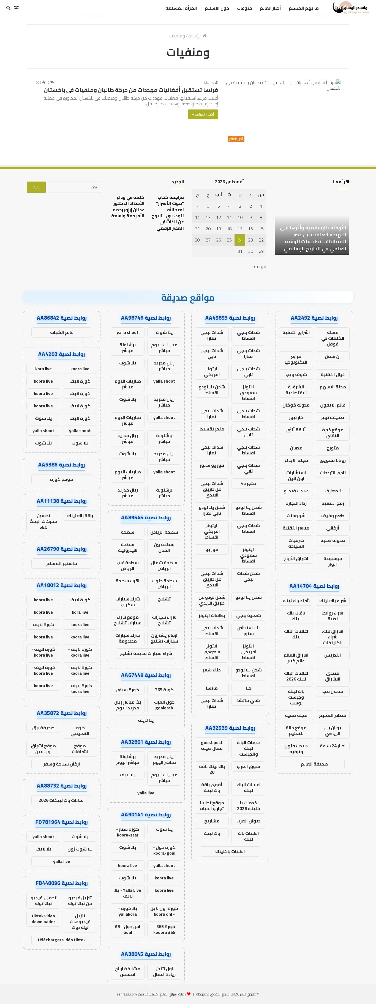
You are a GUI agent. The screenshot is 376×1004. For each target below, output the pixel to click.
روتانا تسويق (333, 460)
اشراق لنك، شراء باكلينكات (333, 637)
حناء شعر (212, 670)
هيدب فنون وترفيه (296, 749)
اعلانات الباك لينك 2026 (296, 676)
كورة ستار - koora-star (127, 832)
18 (229, 228)
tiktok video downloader (43, 919)
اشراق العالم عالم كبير (296, 658)
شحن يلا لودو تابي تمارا (212, 510)
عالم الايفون (332, 405)
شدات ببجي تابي (211, 353)
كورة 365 (164, 689)
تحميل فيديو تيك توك (43, 900)
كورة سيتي (127, 689)
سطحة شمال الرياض (164, 565)
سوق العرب (248, 766)
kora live (43, 368)
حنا (248, 688)
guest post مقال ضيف (212, 745)
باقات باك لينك (296, 616)
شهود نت (296, 515)
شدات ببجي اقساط (248, 335)
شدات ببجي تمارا (211, 335)
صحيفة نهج (332, 417)
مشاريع (212, 821)
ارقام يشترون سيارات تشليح (164, 638)
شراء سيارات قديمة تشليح (146, 653)
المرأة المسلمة (181, 8)
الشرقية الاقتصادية (296, 390)
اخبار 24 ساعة (333, 746)
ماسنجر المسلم (61, 563)
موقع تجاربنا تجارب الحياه (212, 806)
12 (218, 217)
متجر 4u (248, 483)
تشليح (164, 599)
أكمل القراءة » (203, 114)
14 (197, 217)
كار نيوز (296, 417)
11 (229, 217)
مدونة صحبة (332, 540)
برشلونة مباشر (127, 348)
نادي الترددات (333, 472)
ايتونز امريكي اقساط (212, 531)
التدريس (332, 655)
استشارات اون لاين (296, 475)
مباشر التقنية (296, 528)
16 (250, 228)
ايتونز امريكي (212, 371)
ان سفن (333, 356)
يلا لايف (146, 720)
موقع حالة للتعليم (296, 730)
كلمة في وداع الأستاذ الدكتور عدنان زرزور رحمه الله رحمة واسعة (128, 206)
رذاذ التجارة (296, 503)
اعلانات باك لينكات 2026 (62, 800)
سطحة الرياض (164, 532)
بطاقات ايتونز (212, 615)
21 (197, 228)
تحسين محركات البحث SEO (43, 521)
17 (240, 228)
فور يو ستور (212, 465)
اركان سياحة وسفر (61, 764)
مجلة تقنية (296, 715)
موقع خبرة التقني (333, 433)
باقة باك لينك (80, 515)
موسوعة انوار (332, 561)
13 (208, 217)
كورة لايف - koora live (80, 652)
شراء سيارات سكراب (127, 602)
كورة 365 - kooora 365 (164, 929)
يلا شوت (164, 332)
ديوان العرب (248, 821)
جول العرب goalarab (164, 705)
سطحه (127, 532)
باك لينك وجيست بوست (296, 697)
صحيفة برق (43, 727)
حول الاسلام (217, 8)
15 (261, 228)
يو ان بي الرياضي (332, 730)
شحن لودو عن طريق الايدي (211, 600)
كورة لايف (80, 381)
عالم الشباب (61, 332)
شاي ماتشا (248, 700)
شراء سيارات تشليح (164, 620)
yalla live (145, 793)
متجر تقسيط (211, 429)
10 (240, 217)
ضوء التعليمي (79, 730)
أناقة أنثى (296, 430)
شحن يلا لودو (248, 597)
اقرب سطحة (128, 581)
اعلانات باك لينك (248, 836)
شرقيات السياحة (296, 543)
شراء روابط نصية (332, 616)
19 (218, 228)
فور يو (211, 549)
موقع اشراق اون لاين (43, 749)
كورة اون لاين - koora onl (164, 911)
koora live (127, 865)
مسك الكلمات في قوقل (332, 338)
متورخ (333, 448)
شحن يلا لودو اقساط (212, 390)
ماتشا (212, 688)
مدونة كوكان (296, 405)
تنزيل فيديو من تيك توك (80, 900)
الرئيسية (195, 36)
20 (208, 228)
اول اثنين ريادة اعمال (164, 971)
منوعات (244, 8)
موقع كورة (61, 479)
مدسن (296, 448)
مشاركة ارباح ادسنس (127, 971)
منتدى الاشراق (332, 676)
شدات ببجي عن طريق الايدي (211, 489)
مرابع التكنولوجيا (296, 359)
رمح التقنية (332, 503)
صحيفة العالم (314, 764)
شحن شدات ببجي (248, 576)
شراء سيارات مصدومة (127, 638)
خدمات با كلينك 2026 (248, 806)
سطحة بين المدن (164, 547)
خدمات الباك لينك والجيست (248, 748)
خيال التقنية (333, 374)
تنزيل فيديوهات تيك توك (80, 921)
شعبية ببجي (248, 615)
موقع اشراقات (80, 749)
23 (250, 240)
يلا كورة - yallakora (127, 911)
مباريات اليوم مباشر (164, 348)
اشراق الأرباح (296, 558)
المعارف (333, 491)
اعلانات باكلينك (230, 851)
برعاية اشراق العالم (173, 994)
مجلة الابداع (296, 460)
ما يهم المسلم (304, 8)
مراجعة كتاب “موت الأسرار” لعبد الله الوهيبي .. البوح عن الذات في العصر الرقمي (168, 212)
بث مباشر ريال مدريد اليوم (127, 705)
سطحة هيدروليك (127, 547)
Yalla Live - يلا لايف (127, 893)
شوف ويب (296, 374)
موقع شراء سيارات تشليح (127, 620)
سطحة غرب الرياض (127, 565)
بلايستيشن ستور (248, 631)
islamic (209, 82)
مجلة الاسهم (333, 387)
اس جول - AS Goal (127, 929)
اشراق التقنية (296, 332)
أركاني (332, 528)
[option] (312, 224)
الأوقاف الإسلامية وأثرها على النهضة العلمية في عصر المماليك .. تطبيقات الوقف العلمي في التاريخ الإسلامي (313, 238)
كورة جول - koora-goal (164, 850)
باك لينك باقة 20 (212, 769)
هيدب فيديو (296, 491)
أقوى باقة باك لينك (211, 787)
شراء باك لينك (332, 600)
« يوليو (260, 266)
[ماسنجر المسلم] (350, 8)
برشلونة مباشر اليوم (127, 759)
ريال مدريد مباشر (164, 366)
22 (261, 240)
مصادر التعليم (332, 715)
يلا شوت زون (80, 849)
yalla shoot (127, 332)
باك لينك (212, 833)
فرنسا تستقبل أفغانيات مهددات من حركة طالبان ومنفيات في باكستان (131, 90)
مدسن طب (332, 691)
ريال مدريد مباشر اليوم (164, 759)
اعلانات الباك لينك (296, 634)
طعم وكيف (332, 515)
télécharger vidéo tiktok (62, 940)
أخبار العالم (270, 8)
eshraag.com (127, 994)
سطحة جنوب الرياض (164, 584)
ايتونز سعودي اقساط (248, 392)
